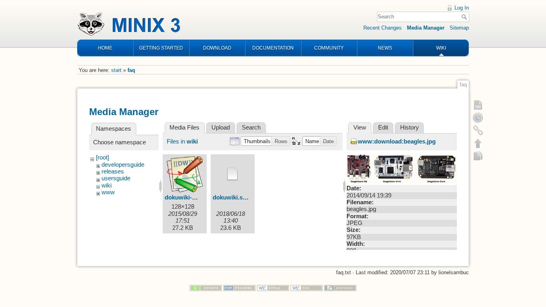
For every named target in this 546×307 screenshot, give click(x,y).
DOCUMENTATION (273, 48)
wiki (107, 185)
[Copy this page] (478, 156)
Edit (383, 127)
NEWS (385, 48)
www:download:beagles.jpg (397, 141)
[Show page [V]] (478, 104)
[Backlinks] (478, 130)
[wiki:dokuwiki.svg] (233, 174)
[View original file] (402, 168)
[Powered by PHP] (239, 288)
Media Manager (425, 28)
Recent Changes (382, 28)
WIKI (441, 48)
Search (465, 17)
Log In (461, 8)
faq (131, 70)
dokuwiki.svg (231, 197)
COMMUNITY (329, 48)
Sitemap (459, 28)
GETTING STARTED (161, 48)
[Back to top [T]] (478, 143)
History (409, 127)
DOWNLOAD (217, 48)
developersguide (123, 164)
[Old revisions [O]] (478, 117)
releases (113, 171)
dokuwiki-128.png (189, 197)
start (116, 70)
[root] (102, 157)
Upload (220, 127)
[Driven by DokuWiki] (340, 288)
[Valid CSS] (307, 288)
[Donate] (206, 288)
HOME (105, 48)
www (108, 192)
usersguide (116, 178)
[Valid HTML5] (273, 288)
